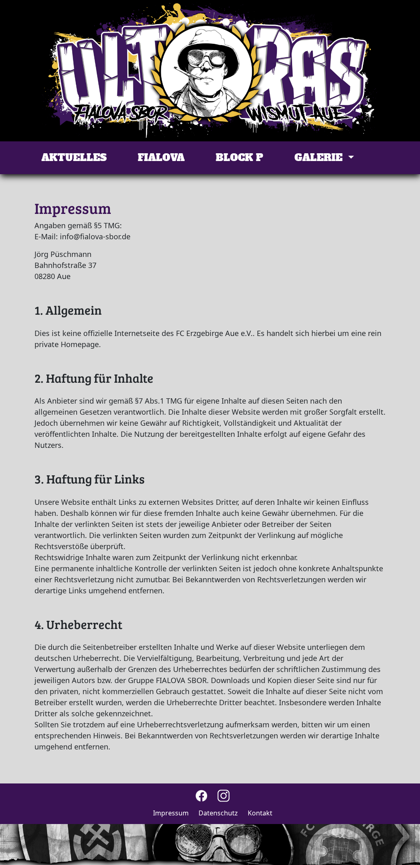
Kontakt (260, 812)
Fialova (161, 157)
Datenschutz (218, 812)
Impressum (171, 812)
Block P (239, 157)
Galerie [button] (319, 157)
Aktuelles (74, 157)
